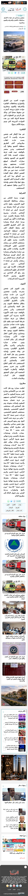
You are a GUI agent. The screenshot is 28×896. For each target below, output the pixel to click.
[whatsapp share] (12, 73)
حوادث (20, 15)
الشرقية (17, 507)
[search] (3, 9)
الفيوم (8, 504)
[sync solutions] (21, 893)
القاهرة (13, 504)
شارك (22, 72)
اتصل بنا (9, 889)
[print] (9, 73)
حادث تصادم (19, 510)
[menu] (24, 9)
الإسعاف (11, 507)
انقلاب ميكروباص (10, 510)
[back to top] (25, 867)
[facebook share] (18, 73)
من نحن (18, 889)
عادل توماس (21, 28)
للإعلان (14, 889)
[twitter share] (15, 73)
